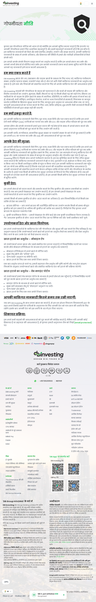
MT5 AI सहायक (77, 399)
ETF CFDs (31, 418)
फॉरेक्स (30, 392)
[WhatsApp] (35, 381)
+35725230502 (46, 381)
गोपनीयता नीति (33, 474)
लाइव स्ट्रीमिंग (10, 471)
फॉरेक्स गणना (76, 433)
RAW (51, 395)
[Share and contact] (3, 591)
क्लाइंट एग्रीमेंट (54, 542)
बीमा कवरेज (32, 486)
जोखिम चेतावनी (66, 542)
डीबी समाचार (32, 489)
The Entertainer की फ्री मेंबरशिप (14, 481)
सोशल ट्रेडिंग (75, 403)
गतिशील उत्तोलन (77, 447)
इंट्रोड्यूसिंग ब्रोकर (11, 423)
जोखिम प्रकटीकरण (34, 478)
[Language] (81, 4)
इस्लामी (52, 403)
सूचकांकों (31, 399)
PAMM (8, 440)
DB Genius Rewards (13, 493)
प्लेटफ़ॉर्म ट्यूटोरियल (13, 467)
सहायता (59, 381)
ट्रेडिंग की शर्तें (75, 429)
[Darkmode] (86, 4)
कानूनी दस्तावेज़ (33, 471)
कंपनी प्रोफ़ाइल (11, 395)
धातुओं (30, 395)
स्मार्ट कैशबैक (10, 489)
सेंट (50, 410)
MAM (7, 444)
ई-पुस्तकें (9, 460)
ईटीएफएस (31, 421)
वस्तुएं (29, 403)
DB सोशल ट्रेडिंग (77, 407)
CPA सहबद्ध (10, 427)
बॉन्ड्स (30, 425)
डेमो (50, 414)
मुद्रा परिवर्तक (76, 444)
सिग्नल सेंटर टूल (77, 440)
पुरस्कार (8, 410)
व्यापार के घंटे (76, 425)
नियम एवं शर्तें (32, 482)
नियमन (8, 414)
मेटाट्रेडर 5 (74, 392)
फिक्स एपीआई (76, 421)
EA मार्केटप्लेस (76, 395)
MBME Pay (10, 436)
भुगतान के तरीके (33, 460)
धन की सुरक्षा (10, 403)
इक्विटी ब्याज (10, 486)
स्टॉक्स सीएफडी (33, 407)
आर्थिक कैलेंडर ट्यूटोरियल (80, 436)
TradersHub (76, 410)
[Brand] (10, 3)
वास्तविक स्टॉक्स (33, 414)
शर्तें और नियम (60, 557)
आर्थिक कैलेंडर (76, 414)
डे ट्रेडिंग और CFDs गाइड (79, 451)
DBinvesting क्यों (12, 392)
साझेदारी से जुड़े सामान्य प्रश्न (14, 431)
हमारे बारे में (9, 399)
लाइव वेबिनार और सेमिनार (15, 463)
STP (50, 392)
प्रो (50, 399)
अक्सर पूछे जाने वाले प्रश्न (37, 463)
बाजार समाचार (76, 418)
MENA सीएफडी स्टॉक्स (35, 410)
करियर (8, 407)
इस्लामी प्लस (53, 407)
